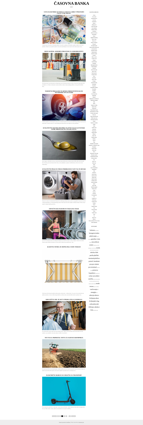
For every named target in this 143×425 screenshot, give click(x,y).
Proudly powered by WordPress (64, 422)
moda (98, 248)
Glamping (94, 63)
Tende (94, 190)
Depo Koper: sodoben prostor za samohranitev (64, 51)
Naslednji (73, 416)
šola (91, 310)
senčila (90, 279)
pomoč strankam (94, 261)
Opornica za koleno (94, 122)
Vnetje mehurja (94, 209)
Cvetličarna (94, 31)
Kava (94, 76)
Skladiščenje (94, 169)
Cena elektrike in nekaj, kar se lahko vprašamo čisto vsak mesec (64, 12)
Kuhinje (94, 92)
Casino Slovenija (94, 26)
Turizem (94, 191)
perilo (92, 255)
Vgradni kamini (94, 206)
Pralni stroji (94, 150)
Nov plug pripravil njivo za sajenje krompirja (64, 337)
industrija (90, 242)
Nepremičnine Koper (94, 109)
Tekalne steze (94, 188)
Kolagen (94, 81)
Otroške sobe (94, 127)
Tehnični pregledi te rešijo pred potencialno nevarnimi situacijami (64, 91)
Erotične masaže (94, 53)
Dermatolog (94, 34)
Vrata (94, 214)
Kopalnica (94, 85)
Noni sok (94, 114)
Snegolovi (94, 172)
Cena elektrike (94, 28)
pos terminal (92, 267)
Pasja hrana (94, 130)
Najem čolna (94, 106)
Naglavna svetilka (94, 105)
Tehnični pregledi (94, 187)
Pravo (94, 151)
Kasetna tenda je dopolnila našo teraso (64, 247)
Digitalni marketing (94, 37)
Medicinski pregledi (94, 100)
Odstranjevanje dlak (94, 119)
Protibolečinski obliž (94, 156)
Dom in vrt (94, 40)
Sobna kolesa (94, 174)
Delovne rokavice (94, 32)
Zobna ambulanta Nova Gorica (94, 220)
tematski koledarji (93, 283)
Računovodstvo (94, 158)
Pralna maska (94, 148)
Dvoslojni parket (94, 45)
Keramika (94, 77)
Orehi (94, 126)
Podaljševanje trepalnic (94, 143)
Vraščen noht (94, 212)
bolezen (92, 230)
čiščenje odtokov (94, 307)
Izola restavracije (94, 69)
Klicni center (94, 79)
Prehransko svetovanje (94, 153)
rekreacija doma (97, 273)
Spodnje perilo (94, 180)
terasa (91, 286)
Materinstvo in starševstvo (94, 98)
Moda (94, 103)
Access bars (94, 16)
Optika (94, 124)
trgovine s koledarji (96, 286)
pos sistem (95, 264)
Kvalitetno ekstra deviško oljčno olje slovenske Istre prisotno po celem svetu (64, 128)
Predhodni (54, 416)
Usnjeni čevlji (94, 201)
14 (69, 416)
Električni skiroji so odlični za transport (64, 375)
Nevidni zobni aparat (94, 113)
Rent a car (94, 161)
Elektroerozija (94, 52)
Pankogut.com (81, 422)
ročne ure (92, 276)
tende (98, 283)
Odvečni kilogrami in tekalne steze (64, 209)
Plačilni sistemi (94, 137)
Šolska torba (94, 177)
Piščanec (94, 134)
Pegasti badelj (94, 132)
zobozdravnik (94, 304)
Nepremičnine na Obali (94, 111)
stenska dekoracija (94, 281)
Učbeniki (94, 193)
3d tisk (94, 15)
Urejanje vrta (94, 198)
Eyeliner (94, 55)
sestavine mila (95, 279)
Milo (94, 101)
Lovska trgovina (94, 93)
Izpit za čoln (94, 71)
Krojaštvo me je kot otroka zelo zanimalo (64, 299)
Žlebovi (94, 219)
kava (93, 242)
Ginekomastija (94, 61)
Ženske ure (94, 217)
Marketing (94, 95)
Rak (94, 159)
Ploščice (94, 138)
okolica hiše (94, 252)
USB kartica (94, 199)
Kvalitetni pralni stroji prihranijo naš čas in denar (64, 169)
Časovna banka (71, 3)
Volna (94, 211)
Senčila (94, 166)
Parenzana (94, 129)
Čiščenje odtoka (94, 29)
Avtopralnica (94, 21)
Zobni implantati (94, 222)
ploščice (97, 258)
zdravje (91, 295)
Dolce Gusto (94, 39)
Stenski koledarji (94, 182)
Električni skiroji (94, 50)
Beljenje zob (94, 24)
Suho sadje (94, 185)
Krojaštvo (94, 90)
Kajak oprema (94, 73)
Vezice (94, 204)
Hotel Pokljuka (94, 66)
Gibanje (94, 60)
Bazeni (94, 23)
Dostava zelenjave (94, 42)
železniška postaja (95, 310)
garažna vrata (95, 239)
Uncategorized (94, 195)
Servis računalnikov (94, 167)
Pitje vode (94, 135)
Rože (94, 164)
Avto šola (94, 20)
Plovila (94, 140)
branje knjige (97, 230)
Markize (94, 97)
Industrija (94, 68)
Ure (94, 196)
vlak (96, 292)
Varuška (94, 203)
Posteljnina (94, 146)
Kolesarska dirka (94, 82)
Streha (94, 183)
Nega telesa (94, 108)
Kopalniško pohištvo (94, 87)
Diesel (94, 36)
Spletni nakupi (94, 179)
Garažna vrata (94, 58)
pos (90, 264)
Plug (94, 142)
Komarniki (94, 84)
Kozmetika (94, 89)
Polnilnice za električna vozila (94, 145)
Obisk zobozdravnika (94, 116)
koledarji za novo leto (96, 245)
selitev (97, 276)
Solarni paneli (94, 175)
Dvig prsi (94, 44)
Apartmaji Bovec (94, 18)
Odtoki (94, 121)
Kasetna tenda (94, 74)
